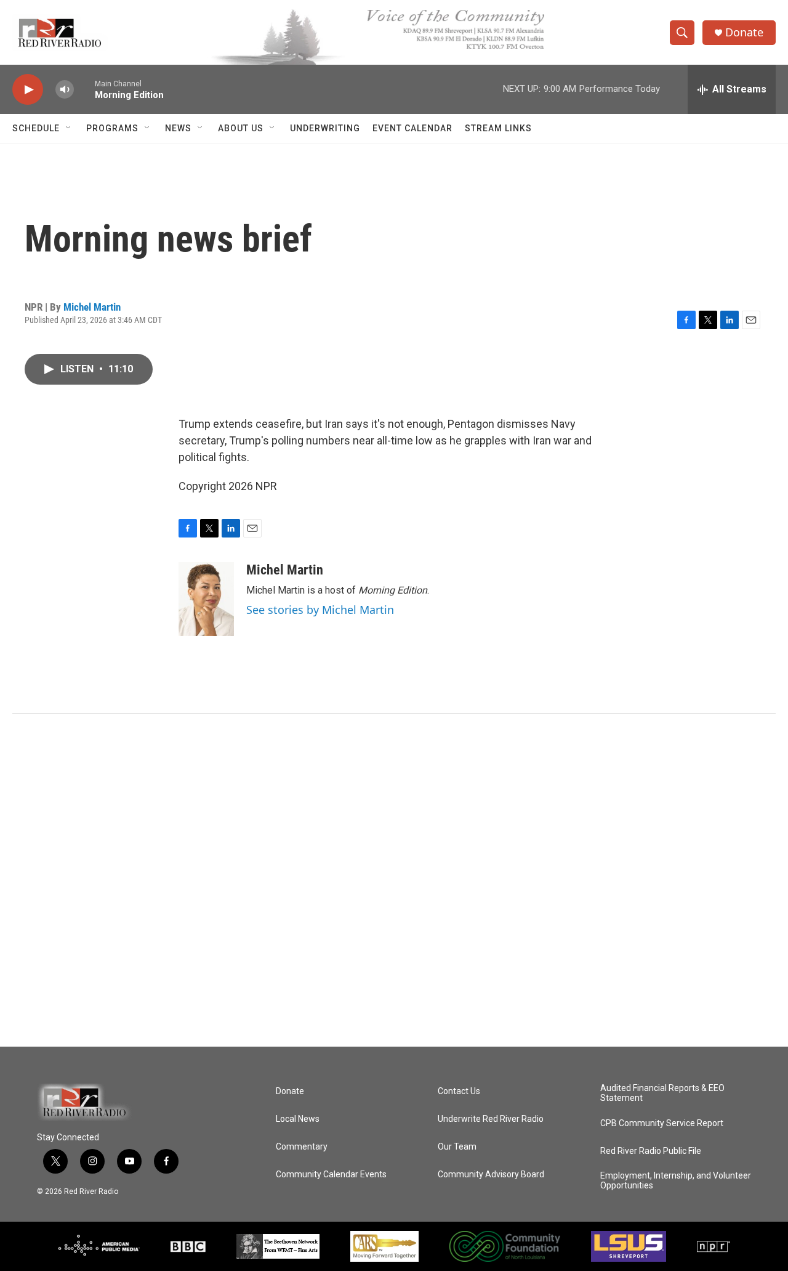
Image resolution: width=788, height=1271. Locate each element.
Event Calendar (412, 128)
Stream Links (498, 128)
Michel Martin (92, 307)
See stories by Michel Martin (320, 609)
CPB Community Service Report (661, 1123)
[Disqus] (394, 880)
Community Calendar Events (331, 1174)
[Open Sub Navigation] (69, 128)
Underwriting (325, 128)
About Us (240, 128)
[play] (28, 90)
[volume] (64, 90)
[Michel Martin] (206, 599)
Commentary (302, 1146)
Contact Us (459, 1091)
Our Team (457, 1146)
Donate (744, 32)
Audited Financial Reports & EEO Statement (662, 1093)
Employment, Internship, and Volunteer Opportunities (675, 1180)
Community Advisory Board (491, 1174)
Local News (298, 1119)
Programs (112, 128)
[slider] (84, 89)
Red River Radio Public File (650, 1151)
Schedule (36, 128)
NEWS (178, 128)
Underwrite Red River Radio (491, 1119)
